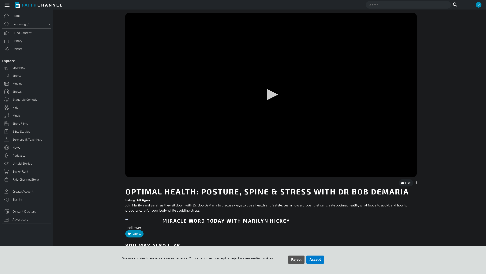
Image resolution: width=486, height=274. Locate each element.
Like (407, 183)
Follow (136, 234)
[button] (271, 94)
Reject (296, 259)
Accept (315, 259)
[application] (271, 95)
